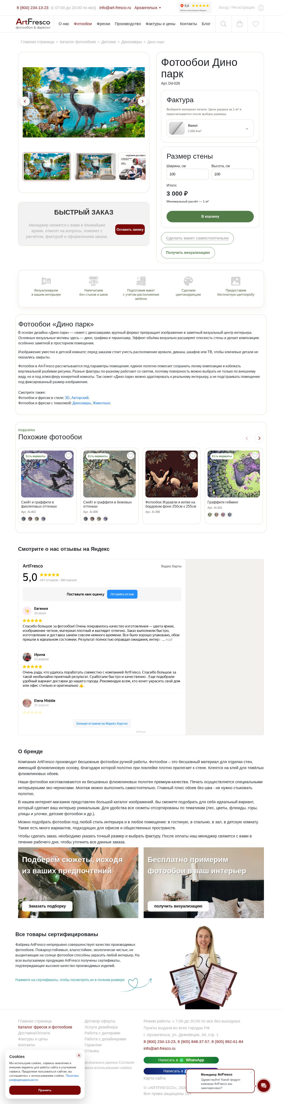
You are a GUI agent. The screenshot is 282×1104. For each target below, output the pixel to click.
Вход (223, 7)
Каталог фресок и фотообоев (45, 1027)
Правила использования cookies (105, 1068)
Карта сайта (155, 1078)
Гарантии (93, 1045)
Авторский (80, 398)
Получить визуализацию (188, 252)
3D (67, 398)
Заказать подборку (47, 906)
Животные (101, 403)
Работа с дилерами (102, 1033)
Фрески (103, 24)
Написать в (181, 1060)
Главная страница (35, 1021)
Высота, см (221, 166)
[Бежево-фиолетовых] (216, 514)
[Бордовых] (30, 518)
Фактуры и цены (160, 24)
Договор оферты (100, 1021)
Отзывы (92, 1051)
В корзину (210, 216)
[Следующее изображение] (142, 101)
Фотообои (83, 24)
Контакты (188, 24)
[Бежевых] (36, 518)
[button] (47, 166)
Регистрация (243, 7)
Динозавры (81, 403)
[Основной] (23, 518)
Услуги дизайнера (101, 1027)
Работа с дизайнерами (105, 1039)
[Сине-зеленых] (229, 514)
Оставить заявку (130, 229)
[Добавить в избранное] (68, 455)
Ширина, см (176, 166)
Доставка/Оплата (34, 1033)
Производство (128, 24)
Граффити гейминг (223, 502)
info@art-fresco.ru (159, 1048)
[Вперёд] (259, 438)
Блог (206, 24)
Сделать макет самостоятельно (197, 238)
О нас (64, 24)
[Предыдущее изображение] (25, 101)
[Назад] (247, 438)
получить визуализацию (178, 906)
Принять (45, 1090)
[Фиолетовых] (43, 518)
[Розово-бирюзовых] (223, 514)
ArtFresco (141, 732)
